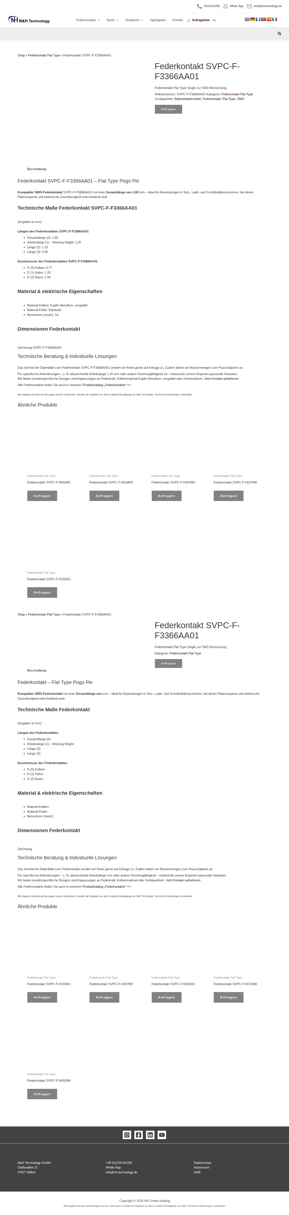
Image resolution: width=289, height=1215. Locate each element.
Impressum (202, 1167)
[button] (98, 20)
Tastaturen (132, 20)
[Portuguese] (263, 19)
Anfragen (168, 109)
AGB (197, 1172)
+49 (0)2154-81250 (119, 1162)
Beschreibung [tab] (36, 169)
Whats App (235, 6)
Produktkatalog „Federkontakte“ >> (106, 385)
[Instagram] (127, 1135)
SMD (240, 99)
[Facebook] (138, 1135)
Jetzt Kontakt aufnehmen (221, 378)
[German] (252, 19)
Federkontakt (212, 99)
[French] (258, 19)
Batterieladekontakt (188, 99)
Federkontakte (86, 20)
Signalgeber (158, 20)
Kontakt (177, 20)
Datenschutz (202, 1162)
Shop (21, 55)
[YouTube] (162, 1135)
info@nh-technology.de (267, 6)
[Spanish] (269, 19)
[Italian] (274, 19)
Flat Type (229, 99)
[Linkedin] (150, 1135)
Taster (110, 20)
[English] (247, 19)
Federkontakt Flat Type (44, 55)
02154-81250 (211, 6)
